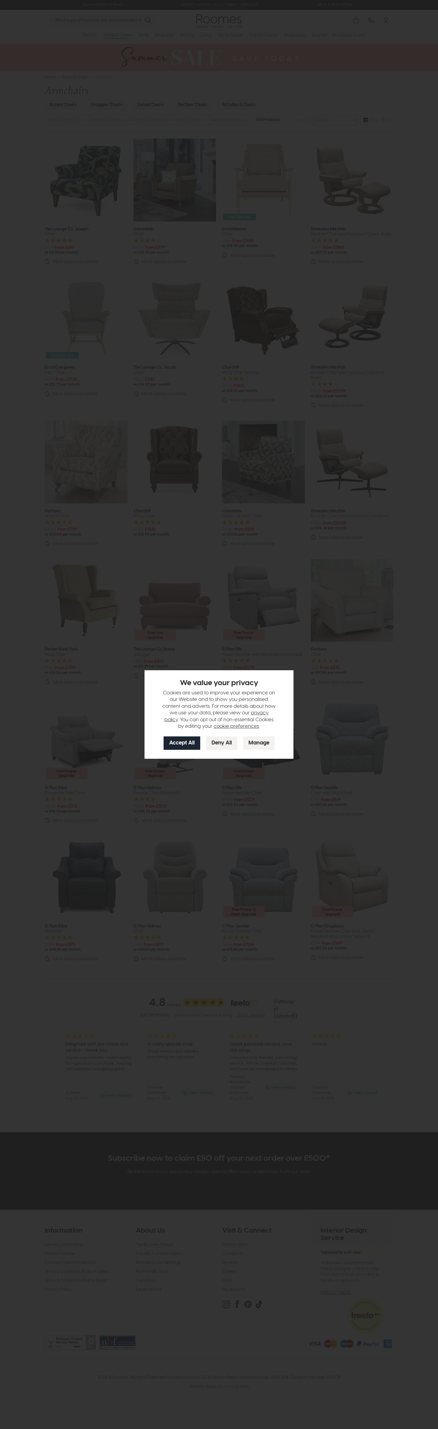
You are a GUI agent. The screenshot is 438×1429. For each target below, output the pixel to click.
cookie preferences (236, 726)
